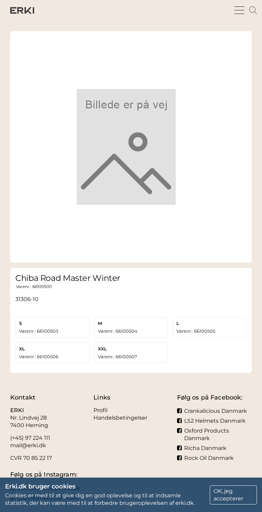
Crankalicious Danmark (215, 411)
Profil (100, 410)
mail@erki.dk (28, 445)
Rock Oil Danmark (209, 458)
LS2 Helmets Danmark (215, 421)
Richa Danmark (205, 448)
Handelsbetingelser (120, 418)
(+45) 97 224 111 (30, 438)
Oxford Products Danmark (206, 434)
